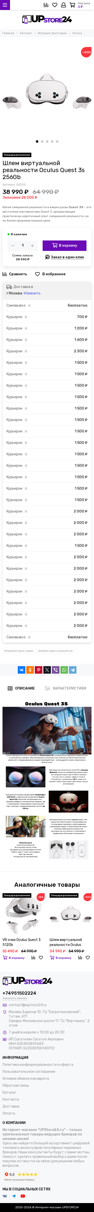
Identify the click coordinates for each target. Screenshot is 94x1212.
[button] (37, 141)
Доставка (11, 1106)
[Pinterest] (38, 670)
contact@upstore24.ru (28, 1005)
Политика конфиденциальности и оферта (38, 1065)
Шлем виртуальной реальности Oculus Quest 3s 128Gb (66, 942)
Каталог (9, 1092)
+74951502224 (19, 993)
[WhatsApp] (64, 670)
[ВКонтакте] (21, 670)
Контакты (11, 1099)
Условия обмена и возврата (26, 1078)
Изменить (32, 293)
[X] (47, 670)
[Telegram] (72, 670)
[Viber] (55, 670)
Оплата (9, 1113)
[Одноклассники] (30, 670)
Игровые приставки (18, 651)
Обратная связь (16, 1085)
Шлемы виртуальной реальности (57, 651)
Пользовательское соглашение (29, 1072)
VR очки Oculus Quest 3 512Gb (22, 942)
